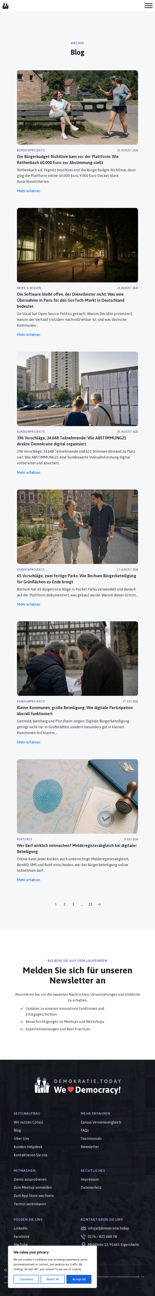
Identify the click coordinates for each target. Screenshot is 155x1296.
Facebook (21, 1236)
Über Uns (21, 1138)
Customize (26, 1279)
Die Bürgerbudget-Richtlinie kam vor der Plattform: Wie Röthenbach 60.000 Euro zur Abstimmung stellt (68, 159)
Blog (17, 1130)
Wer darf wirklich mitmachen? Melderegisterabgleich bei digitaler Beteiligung (77, 848)
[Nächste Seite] (99, 904)
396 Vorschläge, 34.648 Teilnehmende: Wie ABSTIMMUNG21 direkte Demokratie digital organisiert (71, 441)
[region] (52, 1267)
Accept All (79, 1279)
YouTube (21, 1244)
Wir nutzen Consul (28, 1122)
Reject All (53, 1279)
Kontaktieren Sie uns (30, 1155)
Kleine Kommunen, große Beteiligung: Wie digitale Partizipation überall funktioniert (75, 710)
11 (91, 904)
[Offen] (149, 5)
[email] (5, 5)
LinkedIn (20, 1228)
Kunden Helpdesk (28, 1147)
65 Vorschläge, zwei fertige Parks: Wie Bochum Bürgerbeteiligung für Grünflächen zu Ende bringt (76, 578)
